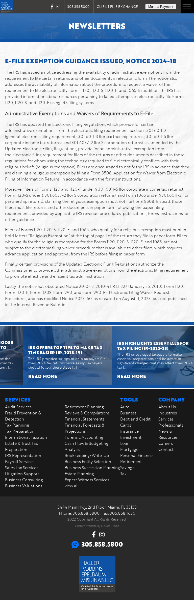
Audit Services (18, 407)
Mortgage (129, 449)
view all (72, 486)
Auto (125, 407)
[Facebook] (52, 6)
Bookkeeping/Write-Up (87, 455)
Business (128, 413)
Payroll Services (19, 461)
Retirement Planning (84, 407)
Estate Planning (79, 473)
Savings (127, 467)
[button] (187, 6)
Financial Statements (84, 419)
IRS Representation (23, 455)
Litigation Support (22, 473)
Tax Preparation (20, 431)
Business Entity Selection (88, 461)
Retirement (131, 461)
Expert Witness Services (87, 480)
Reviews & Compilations (87, 413)
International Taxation (26, 437)
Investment (130, 437)
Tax (123, 473)
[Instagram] (58, 6)
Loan (125, 443)
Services (166, 419)
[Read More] (58, 355)
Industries (167, 413)
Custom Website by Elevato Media (97, 526)
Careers (165, 443)
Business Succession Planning (92, 467)
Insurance (129, 431)
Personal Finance (136, 455)
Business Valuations (23, 486)
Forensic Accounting (84, 437)
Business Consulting (24, 480)
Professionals (170, 425)
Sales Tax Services (21, 467)
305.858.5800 (78, 6)
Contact (166, 449)
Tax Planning (17, 425)
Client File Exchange (117, 6)
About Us (167, 407)
